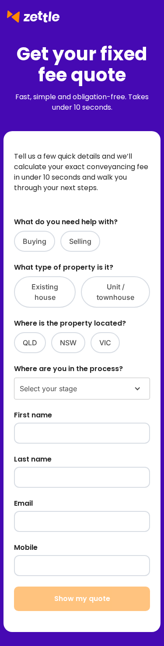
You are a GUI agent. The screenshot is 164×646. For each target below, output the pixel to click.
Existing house (44, 292)
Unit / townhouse (115, 292)
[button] (82, 388)
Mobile (26, 547)
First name (33, 415)
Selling (80, 241)
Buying (34, 241)
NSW (68, 342)
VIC (105, 342)
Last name (33, 459)
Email (23, 503)
